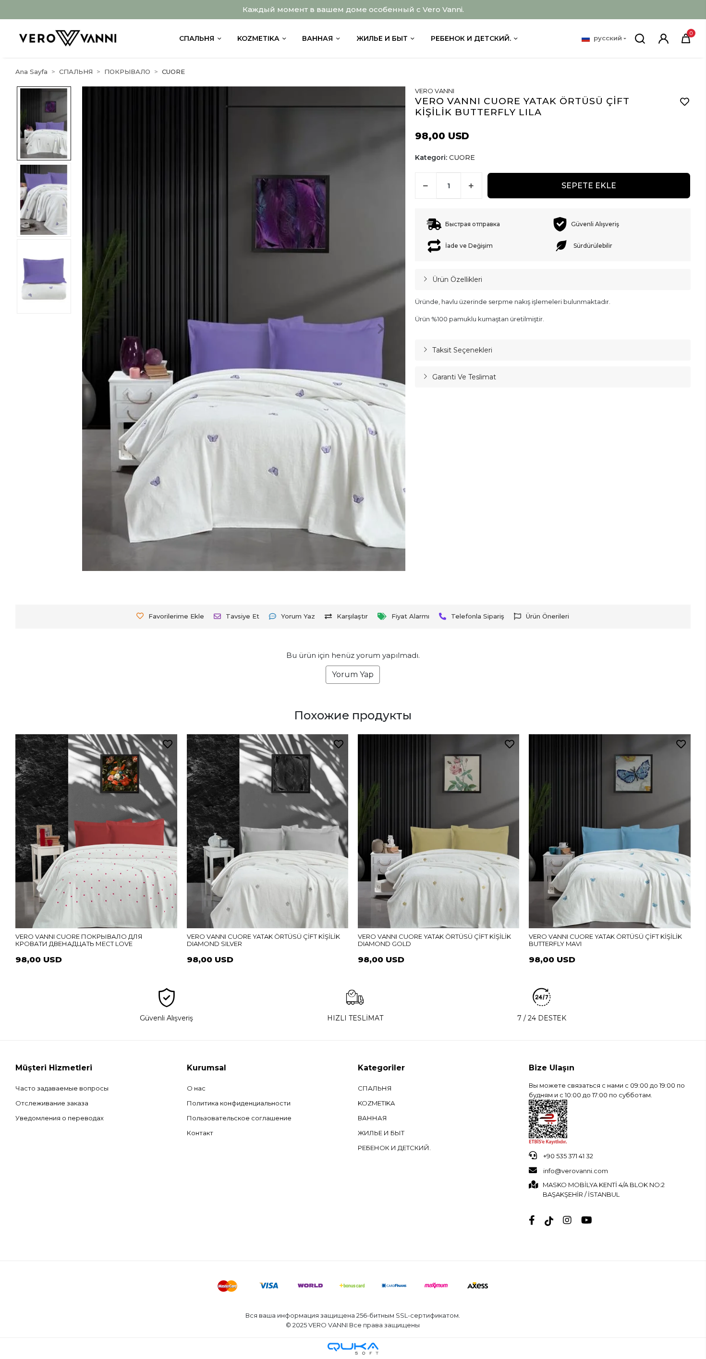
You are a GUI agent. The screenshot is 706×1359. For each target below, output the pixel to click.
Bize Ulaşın (551, 1067)
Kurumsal (206, 1067)
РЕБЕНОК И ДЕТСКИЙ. (471, 38)
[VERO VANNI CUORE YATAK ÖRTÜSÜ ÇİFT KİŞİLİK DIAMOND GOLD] (438, 831)
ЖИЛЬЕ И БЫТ (382, 38)
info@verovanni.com (575, 1171)
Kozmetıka (258, 38)
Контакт (200, 1133)
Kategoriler (381, 1067)
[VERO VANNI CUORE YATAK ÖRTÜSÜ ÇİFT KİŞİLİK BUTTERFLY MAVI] (609, 831)
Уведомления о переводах (59, 1118)
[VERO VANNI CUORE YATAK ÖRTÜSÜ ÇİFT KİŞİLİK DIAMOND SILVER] (267, 831)
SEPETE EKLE (588, 185)
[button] (686, 38)
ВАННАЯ (317, 38)
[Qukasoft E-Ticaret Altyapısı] (353, 1349)
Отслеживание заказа (51, 1103)
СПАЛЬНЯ (196, 38)
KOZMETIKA (376, 1103)
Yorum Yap (353, 674)
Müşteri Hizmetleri (53, 1067)
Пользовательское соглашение (239, 1118)
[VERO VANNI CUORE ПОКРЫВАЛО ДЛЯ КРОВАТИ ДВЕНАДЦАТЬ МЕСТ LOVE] (96, 831)
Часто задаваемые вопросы (62, 1088)
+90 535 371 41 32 (567, 1156)
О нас (196, 1088)
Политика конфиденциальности (239, 1103)
